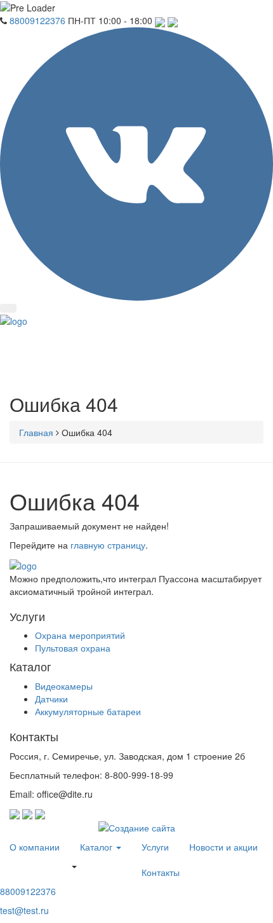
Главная (36, 432)
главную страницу (107, 544)
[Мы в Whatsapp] (173, 20)
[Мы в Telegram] (161, 20)
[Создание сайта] (136, 825)
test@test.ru (24, 910)
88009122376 (37, 20)
